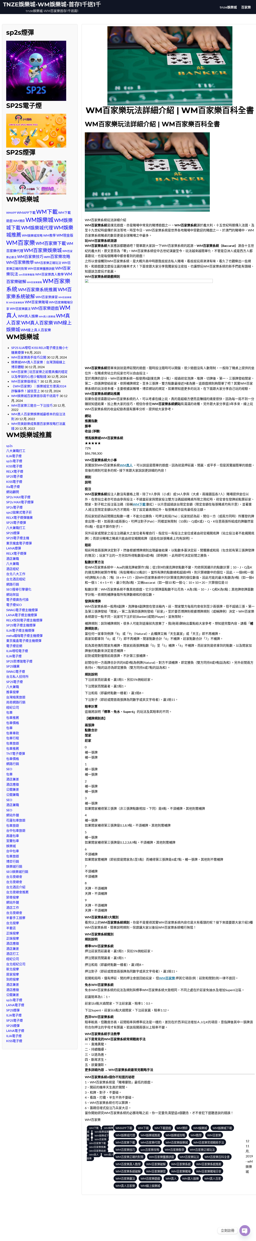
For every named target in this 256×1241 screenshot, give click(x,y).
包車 (9, 712)
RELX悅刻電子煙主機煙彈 (24, 620)
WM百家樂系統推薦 (37, 289)
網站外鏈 (12, 815)
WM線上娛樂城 (150, 1185)
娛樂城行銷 (14, 866)
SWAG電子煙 (15, 671)
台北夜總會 (14, 876)
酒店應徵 (12, 784)
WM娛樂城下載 (222, 1128)
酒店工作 (12, 907)
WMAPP (11, 212)
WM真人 (126, 465)
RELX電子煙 (14, 471)
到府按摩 (12, 979)
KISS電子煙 (14, 466)
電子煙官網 (14, 646)
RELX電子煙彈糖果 (19, 517)
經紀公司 (12, 707)
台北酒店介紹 (15, 887)
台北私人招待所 (17, 676)
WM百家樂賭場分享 (208, 1171)
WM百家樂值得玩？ (25, 381)
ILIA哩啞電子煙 (17, 651)
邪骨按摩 (12, 897)
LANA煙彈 (13, 548)
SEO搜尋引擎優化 (18, 589)
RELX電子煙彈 (16, 553)
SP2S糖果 (13, 666)
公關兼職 (12, 794)
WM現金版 (64, 235)
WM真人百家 (212, 1178)
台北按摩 (12, 923)
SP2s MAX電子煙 (18, 497)
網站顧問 (12, 492)
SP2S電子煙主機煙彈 (21, 625)
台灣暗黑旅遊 (15, 697)
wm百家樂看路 (27, 274)
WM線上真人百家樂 (36, 330)
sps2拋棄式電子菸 (19, 512)
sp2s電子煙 (14, 461)
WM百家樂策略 (34, 282)
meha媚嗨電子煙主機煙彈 (24, 635)
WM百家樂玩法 (189, 1157)
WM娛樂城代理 (37, 227)
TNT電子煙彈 (15, 753)
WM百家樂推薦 (97, 1147)
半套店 (11, 928)
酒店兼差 (12, 779)
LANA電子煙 (15, 1005)
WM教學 (49, 235)
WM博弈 (19, 221)
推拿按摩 (12, 692)
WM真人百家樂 (37, 322)
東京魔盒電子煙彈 (19, 543)
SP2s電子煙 (14, 507)
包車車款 (12, 733)
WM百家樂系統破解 (128, 1171)
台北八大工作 (15, 574)
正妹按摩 (12, 933)
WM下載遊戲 (162, 1128)
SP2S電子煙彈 (16, 522)
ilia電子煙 (13, 486)
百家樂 (246, 7)
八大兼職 (12, 563)
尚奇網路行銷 (15, 702)
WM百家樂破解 (156, 1164)
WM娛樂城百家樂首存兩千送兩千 (35, 396)
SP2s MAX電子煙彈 (20, 502)
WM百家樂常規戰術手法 (208, 1142)
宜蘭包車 (12, 841)
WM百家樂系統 (97, 1150)
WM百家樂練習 (47, 297)
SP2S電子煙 (14, 476)
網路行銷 (12, 584)
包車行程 (12, 738)
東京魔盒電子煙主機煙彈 (23, 640)
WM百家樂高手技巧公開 (28, 357)
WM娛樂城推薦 (150, 1135)
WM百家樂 (20, 242)
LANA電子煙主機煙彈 (21, 615)
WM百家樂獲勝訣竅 (41, 268)
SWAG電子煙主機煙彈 (22, 610)
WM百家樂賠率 (16, 302)
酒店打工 (12, 953)
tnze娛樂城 (228, 7)
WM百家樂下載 (51, 243)
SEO (9, 769)
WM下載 (47, 211)
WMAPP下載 (26, 212)
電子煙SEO (14, 605)
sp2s (9, 446)
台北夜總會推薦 (17, 892)
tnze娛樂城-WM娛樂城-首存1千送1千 (52, 4)
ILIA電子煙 (14, 456)
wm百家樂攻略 (57, 256)
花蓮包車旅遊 (15, 820)
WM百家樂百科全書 (217, 1157)
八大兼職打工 (15, 451)
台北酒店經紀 (15, 579)
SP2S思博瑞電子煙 (19, 661)
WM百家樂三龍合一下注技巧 (32, 405)
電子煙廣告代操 (17, 599)
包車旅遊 (12, 743)
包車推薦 (12, 717)
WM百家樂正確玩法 (47, 262)
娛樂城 (11, 846)
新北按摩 (12, 969)
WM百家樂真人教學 (49, 274)
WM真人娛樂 (28, 316)
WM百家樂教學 (20, 262)
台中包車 (12, 851)
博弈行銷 (12, 861)
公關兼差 (12, 789)
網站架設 (12, 594)
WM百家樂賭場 (36, 302)
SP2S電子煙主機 (17, 538)
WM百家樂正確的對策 (129, 1157)
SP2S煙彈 (13, 533)
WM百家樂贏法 (20, 308)
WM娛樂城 (39, 219)
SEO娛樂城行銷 (17, 871)
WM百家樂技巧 (30, 256)
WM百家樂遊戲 (45, 308)
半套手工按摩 (15, 918)
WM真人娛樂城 (47, 316)
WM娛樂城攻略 (32, 235)
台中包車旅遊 (15, 830)
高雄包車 (12, 836)
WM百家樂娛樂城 (43, 250)
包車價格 (12, 723)
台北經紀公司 (15, 964)
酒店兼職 (12, 558)
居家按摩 (12, 974)
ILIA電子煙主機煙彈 (20, 630)
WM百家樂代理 (150, 1142)
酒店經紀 (12, 569)
